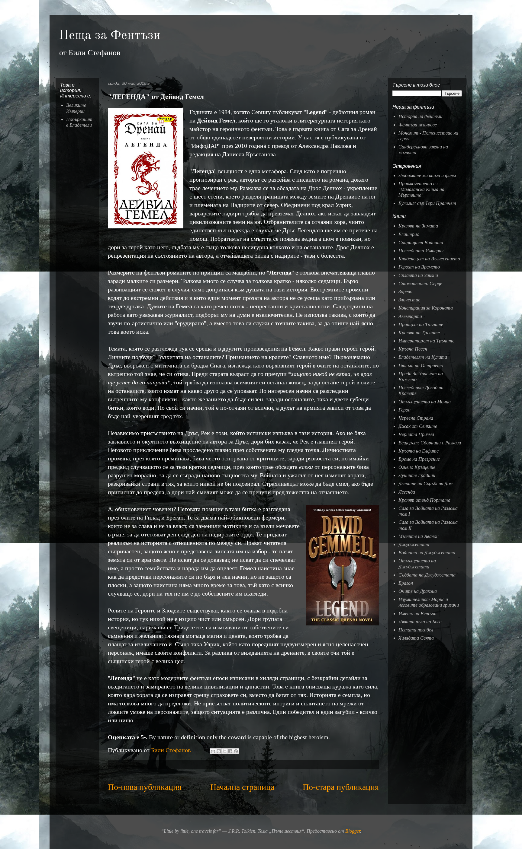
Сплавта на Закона (418, 275)
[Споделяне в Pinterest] (236, 751)
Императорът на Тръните (426, 340)
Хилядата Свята (416, 638)
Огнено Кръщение (416, 467)
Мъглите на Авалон (418, 536)
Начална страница (242, 787)
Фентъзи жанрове (417, 124)
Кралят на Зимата (418, 225)
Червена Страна (415, 418)
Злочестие (409, 299)
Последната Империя (420, 250)
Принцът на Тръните (420, 324)
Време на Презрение (419, 459)
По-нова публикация (145, 787)
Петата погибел (415, 629)
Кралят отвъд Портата (424, 500)
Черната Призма (416, 434)
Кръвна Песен (412, 348)
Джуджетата (413, 544)
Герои (404, 409)
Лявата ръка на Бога (420, 621)
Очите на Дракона (417, 591)
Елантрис (408, 234)
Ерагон (405, 583)
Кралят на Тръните (419, 332)
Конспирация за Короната (425, 307)
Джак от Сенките (417, 426)
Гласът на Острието (420, 365)
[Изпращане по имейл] (213, 751)
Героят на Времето (419, 266)
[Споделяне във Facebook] (230, 751)
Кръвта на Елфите (418, 450)
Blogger (352, 831)
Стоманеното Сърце (420, 283)
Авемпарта (410, 316)
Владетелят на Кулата (422, 357)
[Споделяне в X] (224, 751)
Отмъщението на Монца (424, 401)
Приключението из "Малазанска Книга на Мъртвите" (421, 189)
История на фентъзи (420, 116)
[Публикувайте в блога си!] (219, 751)
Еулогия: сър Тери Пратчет (427, 203)
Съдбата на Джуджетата (427, 574)
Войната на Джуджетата (426, 552)
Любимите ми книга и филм (427, 175)
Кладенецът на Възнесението (429, 258)
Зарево (405, 291)
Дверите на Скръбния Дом (425, 483)
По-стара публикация (341, 787)
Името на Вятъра (417, 613)
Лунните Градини (416, 475)
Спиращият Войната (420, 242)
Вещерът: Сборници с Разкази (429, 442)
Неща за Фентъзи (109, 35)
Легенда (406, 491)
